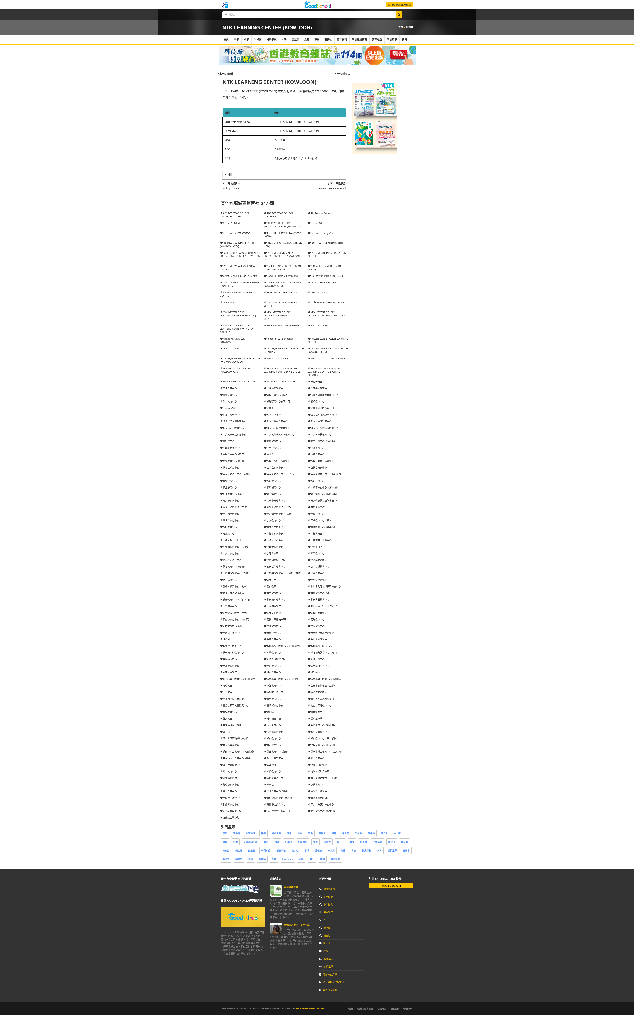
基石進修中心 (274, 493)
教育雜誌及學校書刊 (333, 982)
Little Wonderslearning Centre (327, 302)
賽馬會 (406, 850)
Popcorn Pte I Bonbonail (332, 188)
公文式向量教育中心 (233, 427)
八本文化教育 (274, 414)
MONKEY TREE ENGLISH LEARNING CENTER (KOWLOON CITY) (281, 315)
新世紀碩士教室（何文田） (324, 606)
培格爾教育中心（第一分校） (326, 487)
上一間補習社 (226, 73)
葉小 (312, 859)
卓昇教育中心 (274, 447)
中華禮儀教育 (291, 887)
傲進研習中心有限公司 (278, 401)
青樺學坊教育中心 (276, 804)
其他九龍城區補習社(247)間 (247, 203)
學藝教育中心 (318, 513)
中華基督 (377, 841)
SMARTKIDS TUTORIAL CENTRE (328, 358)
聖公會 (384, 833)
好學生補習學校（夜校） (235, 507)
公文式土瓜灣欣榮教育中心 (324, 427)
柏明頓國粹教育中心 (233, 652)
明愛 (310, 833)
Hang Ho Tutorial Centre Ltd (282, 275)
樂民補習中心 (230, 659)
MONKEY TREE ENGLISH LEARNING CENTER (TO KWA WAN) (326, 314)
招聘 (404, 39)
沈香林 (236, 833)
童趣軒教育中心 (275, 705)
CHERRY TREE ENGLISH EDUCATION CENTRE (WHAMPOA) (282, 224)
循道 (352, 841)
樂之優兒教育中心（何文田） (326, 652)
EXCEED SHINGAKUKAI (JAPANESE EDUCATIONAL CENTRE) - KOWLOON (240, 254)
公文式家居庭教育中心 (234, 434)
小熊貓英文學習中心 (321, 540)
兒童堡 (270, 408)
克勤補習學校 (230, 408)
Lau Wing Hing (319, 292)
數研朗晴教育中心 (276, 599)
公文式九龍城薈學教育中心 (324, 414)
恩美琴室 (271, 579)
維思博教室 (316, 711)
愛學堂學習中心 (319, 579)
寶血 (266, 841)
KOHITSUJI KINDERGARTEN (282, 292)
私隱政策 (381, 1008)
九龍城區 (279, 149)
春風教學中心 (274, 632)
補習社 (409, 27)
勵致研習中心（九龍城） (323, 441)
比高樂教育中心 (231, 665)
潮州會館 (276, 833)
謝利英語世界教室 (320, 771)
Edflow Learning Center (324, 233)
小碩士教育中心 (275, 546)
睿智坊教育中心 (319, 692)
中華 (235, 841)
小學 (246, 39)
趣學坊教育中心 (231, 784)
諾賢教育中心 (274, 771)
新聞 (322, 859)
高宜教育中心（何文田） (323, 811)
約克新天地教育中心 (321, 705)
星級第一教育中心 (232, 632)
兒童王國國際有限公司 (322, 408)
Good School (251, 841)
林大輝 (397, 833)
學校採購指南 (359, 39)
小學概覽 (328, 896)
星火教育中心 (318, 626)
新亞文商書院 (274, 612)
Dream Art (316, 223)
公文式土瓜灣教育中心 (278, 427)
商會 (353, 850)
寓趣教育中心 (230, 526)
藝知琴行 (271, 764)
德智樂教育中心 (319, 560)
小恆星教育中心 (275, 533)
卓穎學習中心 (318, 447)
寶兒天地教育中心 (276, 526)
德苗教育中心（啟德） (234, 566)
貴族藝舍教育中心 (276, 777)
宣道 (315, 841)
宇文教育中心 (274, 520)
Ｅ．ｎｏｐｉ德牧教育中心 (237, 233)
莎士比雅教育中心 (276, 758)
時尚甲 (226, 639)
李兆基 (331, 850)
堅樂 (274, 859)
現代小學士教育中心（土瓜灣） (283, 678)
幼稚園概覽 (329, 888)
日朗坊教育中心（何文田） (237, 619)
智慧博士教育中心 (232, 645)
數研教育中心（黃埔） (322, 593)
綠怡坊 (270, 711)
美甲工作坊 (316, 718)
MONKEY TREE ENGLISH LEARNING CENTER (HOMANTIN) (238, 314)
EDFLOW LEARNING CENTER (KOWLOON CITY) (237, 244)
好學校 (288, 841)
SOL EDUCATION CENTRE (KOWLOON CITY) (235, 370)
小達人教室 (272, 553)
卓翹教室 (271, 454)
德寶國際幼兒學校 (276, 560)
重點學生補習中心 (320, 791)
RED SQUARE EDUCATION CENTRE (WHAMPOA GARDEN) (240, 360)
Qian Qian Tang (231, 348)
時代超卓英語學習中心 (322, 632)
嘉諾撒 (404, 841)
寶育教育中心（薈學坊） (323, 526)
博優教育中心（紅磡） (234, 460)
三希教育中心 (230, 388)
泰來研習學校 (230, 672)
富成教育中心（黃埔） (322, 520)
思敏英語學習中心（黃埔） (237, 573)
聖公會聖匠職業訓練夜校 (235, 738)
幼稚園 (258, 39)
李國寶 (226, 859)
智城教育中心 (274, 639)
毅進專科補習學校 (276, 659)
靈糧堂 (322, 833)
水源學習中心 (274, 665)
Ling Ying (287, 859)
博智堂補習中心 (231, 467)
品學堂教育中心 (275, 467)
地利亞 (226, 850)
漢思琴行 (315, 672)
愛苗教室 (271, 586)
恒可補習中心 (230, 579)
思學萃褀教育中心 (320, 566)
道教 (225, 841)
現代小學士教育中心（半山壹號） (240, 678)
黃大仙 (295, 850)
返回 (230, 174)
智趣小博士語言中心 (321, 645)
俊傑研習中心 (230, 394)
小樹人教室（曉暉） (233, 540)
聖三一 (340, 841)
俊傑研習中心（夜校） (278, 394)
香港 (306, 850)
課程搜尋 (328, 927)
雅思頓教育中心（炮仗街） (281, 797)
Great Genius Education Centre (240, 275)
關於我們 (395, 1008)
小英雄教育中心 (231, 553)
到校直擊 (392, 39)
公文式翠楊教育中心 (321, 434)
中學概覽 (328, 904)
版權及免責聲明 (365, 1008)
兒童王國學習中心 (232, 414)
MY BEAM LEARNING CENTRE (283, 325)
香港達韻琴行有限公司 (278, 811)
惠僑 (225, 833)
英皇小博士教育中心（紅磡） (238, 758)
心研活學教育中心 (276, 566)
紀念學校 (366, 850)
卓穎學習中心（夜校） (234, 454)
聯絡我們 (408, 1008)
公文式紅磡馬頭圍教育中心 (281, 434)
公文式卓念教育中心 (321, 421)
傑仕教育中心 (230, 401)
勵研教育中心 (274, 441)
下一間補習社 (343, 73)
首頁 (400, 27)
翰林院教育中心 (275, 731)
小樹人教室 (316, 533)
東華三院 (250, 833)
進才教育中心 (230, 791)
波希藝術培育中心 (320, 665)
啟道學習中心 (274, 480)
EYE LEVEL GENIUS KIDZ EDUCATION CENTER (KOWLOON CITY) (282, 256)
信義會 (363, 841)
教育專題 (377, 39)
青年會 (327, 841)
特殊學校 (272, 39)
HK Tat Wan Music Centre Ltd (327, 275)
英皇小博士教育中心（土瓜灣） (327, 751)
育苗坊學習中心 (231, 744)
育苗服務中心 (274, 744)
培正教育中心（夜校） (234, 493)
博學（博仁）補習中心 (278, 460)
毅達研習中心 (318, 659)
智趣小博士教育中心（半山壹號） (284, 645)
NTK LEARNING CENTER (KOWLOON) (269, 81)
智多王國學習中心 (320, 639)
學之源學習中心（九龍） (279, 513)
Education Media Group (310, 1008)
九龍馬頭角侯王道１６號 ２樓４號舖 (295, 158)
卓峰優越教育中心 (232, 447)
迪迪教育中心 (318, 784)
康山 (301, 859)
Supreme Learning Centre (281, 381)
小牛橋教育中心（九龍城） (237, 546)
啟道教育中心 (318, 480)
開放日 (295, 39)
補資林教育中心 (319, 764)
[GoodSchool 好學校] (317, 7)
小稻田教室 (316, 546)
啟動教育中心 (230, 480)
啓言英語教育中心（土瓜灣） (282, 474)
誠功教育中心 (230, 771)
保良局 (345, 833)
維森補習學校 (274, 718)
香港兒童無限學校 (232, 811)
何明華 (262, 859)
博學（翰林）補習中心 (322, 460)
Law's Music (229, 302)
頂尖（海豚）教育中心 (322, 804)
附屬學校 (281, 850)
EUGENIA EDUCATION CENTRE (327, 242)
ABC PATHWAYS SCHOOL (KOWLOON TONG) (234, 215)
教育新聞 (335, 859)
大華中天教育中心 (276, 500)
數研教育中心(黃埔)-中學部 (236, 599)
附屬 (277, 841)
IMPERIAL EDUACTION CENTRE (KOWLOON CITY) (282, 284)
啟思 (289, 833)
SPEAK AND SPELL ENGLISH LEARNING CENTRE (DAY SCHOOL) (282, 370)
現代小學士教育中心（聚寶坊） (327, 678)
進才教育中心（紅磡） (278, 791)
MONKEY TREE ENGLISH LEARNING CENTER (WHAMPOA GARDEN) (237, 329)
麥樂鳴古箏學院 (231, 817)
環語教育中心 (274, 685)
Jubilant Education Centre (325, 282)
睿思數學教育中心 (276, 692)
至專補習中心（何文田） (323, 744)
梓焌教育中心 (274, 652)
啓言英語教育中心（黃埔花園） (327, 474)
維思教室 (227, 718)
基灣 (263, 833)
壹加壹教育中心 (231, 500)
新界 (379, 850)
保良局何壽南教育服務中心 (324, 394)
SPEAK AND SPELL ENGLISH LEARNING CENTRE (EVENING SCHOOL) (324, 372)
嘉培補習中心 (274, 487)
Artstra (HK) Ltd (231, 223)
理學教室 (227, 685)
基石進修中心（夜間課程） (324, 493)
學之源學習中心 (231, 513)
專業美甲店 (228, 533)
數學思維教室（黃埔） (234, 593)
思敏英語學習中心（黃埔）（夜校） (285, 573)
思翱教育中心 (318, 573)
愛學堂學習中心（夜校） (235, 586)
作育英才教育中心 (320, 388)
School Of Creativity (277, 358)
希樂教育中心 (318, 553)
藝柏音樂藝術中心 (232, 764)
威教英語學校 (318, 507)
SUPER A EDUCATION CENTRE (239, 381)
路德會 (318, 850)
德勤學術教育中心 (232, 560)
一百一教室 (316, 381)
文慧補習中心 (230, 606)
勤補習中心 (228, 441)
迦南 (250, 859)
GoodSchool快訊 (392, 885)
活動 (306, 39)
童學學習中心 (274, 698)
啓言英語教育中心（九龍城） (238, 474)
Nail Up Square (230, 188)
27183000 (280, 140)
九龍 (343, 850)
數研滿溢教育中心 (320, 599)
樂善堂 (238, 859)
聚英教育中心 (274, 738)
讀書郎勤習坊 (230, 777)
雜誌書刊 (342, 39)
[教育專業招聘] (240, 892)
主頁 (226, 39)
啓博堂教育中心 (319, 467)
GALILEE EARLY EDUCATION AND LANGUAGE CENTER (283, 267)
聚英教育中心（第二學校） (324, 738)
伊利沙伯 (265, 850)
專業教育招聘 (330, 974)
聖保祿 (371, 833)
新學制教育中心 (319, 612)
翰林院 (226, 731)
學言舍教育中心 (231, 520)
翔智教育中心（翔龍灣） (323, 725)
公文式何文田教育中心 (234, 421)
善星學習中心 (230, 487)
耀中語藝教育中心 (320, 731)
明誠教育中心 (318, 619)
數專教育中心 (274, 593)
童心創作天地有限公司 (322, 698)
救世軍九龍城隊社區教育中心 (326, 586)
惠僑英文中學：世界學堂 (297, 924)
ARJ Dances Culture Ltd (323, 213)
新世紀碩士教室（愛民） (235, 612)
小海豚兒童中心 (275, 540)
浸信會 (358, 833)
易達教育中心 (274, 626)
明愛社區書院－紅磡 (277, 619)
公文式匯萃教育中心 (277, 421)
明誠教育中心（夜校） (234, 626)
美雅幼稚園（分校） (233, 725)
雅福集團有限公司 (320, 797)
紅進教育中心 (230, 711)
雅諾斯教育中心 (231, 804)
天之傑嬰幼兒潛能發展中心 (324, 500)
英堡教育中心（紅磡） (278, 751)
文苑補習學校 (274, 606)
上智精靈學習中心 (276, 388)
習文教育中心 (274, 725)
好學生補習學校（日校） (279, 507)
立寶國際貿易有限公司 (234, 698)
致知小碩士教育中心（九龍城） (239, 751)
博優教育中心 (318, 454)
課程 (316, 39)
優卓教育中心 (318, 401)
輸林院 (270, 784)
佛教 (300, 833)
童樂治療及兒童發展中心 (235, 705)
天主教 (238, 850)
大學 (284, 39)
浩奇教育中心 (274, 672)
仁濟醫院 (302, 841)
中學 (236, 39)
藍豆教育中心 (318, 758)
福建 (334, 833)
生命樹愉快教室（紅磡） (323, 685)
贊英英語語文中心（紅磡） (324, 777)
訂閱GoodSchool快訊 (400, 4)
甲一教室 (227, 692)
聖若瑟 (251, 850)
